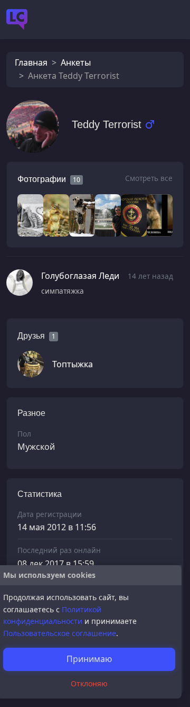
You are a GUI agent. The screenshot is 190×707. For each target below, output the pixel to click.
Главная (31, 62)
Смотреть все (149, 178)
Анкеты (76, 62)
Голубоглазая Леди (80, 276)
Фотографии (41, 179)
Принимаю (89, 659)
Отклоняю (89, 683)
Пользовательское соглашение (59, 633)
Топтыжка (72, 364)
